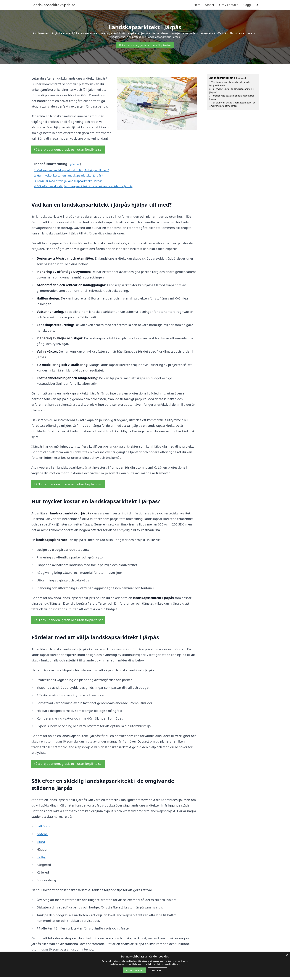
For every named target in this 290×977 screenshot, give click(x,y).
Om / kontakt (228, 5)
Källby (41, 857)
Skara (41, 842)
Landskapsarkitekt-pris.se (53, 4)
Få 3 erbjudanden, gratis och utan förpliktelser (145, 45)
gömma (74, 164)
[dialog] (145, 964)
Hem (197, 5)
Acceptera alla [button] (134, 970)
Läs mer (176, 964)
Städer (209, 5)
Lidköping (44, 826)
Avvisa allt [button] (158, 970)
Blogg (247, 5)
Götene (42, 834)
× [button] (286, 955)
